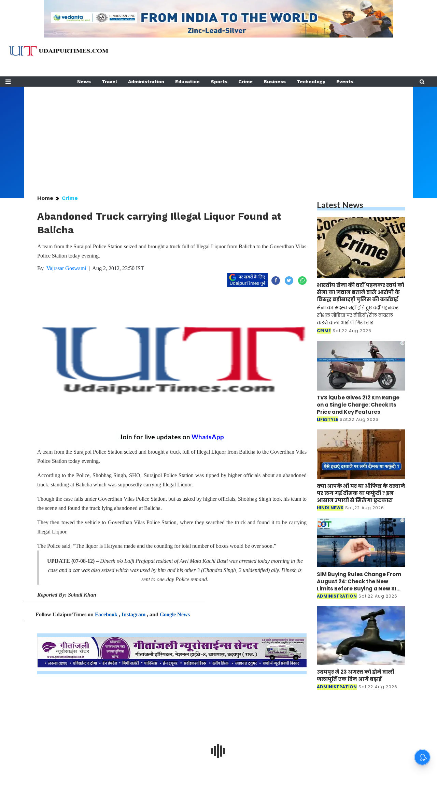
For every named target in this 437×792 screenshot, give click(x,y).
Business (275, 81)
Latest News (340, 205)
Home (45, 198)
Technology (311, 81)
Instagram (133, 614)
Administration (146, 81)
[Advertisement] (218, 134)
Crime (245, 81)
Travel (109, 81)
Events (344, 81)
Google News (175, 614)
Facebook (106, 614)
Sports (219, 81)
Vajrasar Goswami (66, 268)
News (84, 81)
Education (187, 81)
